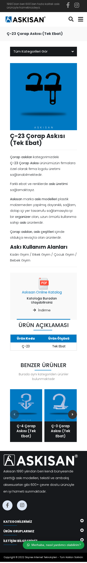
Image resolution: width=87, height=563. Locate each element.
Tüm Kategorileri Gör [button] (30, 51)
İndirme (44, 310)
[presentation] (14, 414)
